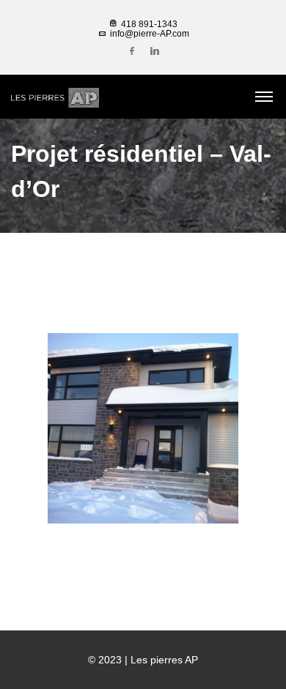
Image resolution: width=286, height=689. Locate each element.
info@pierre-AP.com (148, 34)
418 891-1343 (148, 24)
